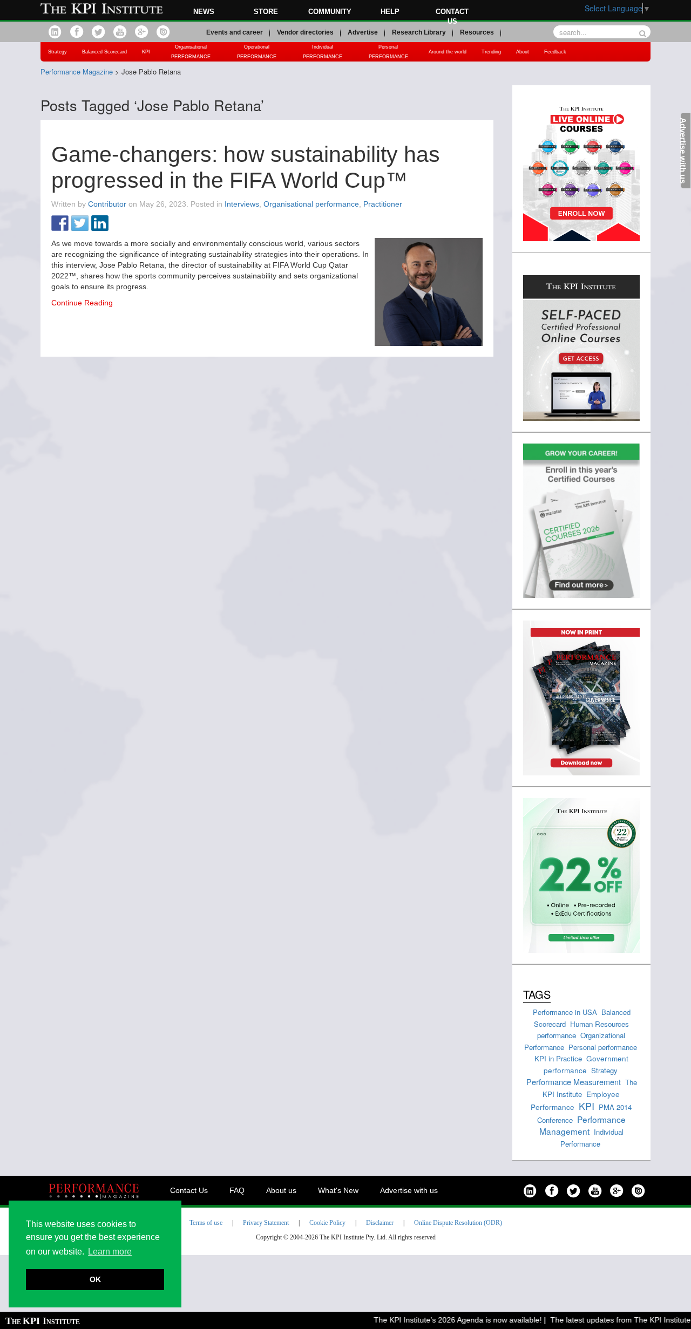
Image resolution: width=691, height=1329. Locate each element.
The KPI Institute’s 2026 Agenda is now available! (446, 1320)
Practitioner (382, 204)
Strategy (57, 51)
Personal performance (602, 1047)
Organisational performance (311, 204)
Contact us (452, 16)
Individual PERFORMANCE (322, 51)
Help (390, 12)
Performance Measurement (573, 1081)
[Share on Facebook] (60, 224)
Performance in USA (565, 1012)
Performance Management (582, 1125)
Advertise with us (409, 1190)
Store (266, 12)
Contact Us (189, 1190)
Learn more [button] (110, 1251)
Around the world (447, 51)
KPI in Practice (558, 1058)
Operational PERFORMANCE (256, 51)
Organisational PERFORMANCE (191, 51)
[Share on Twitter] (80, 224)
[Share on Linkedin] (100, 224)
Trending (491, 51)
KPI (146, 51)
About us (281, 1190)
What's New (338, 1190)
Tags (537, 994)
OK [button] (95, 1279)
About (522, 51)
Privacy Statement (266, 1222)
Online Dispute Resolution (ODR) (458, 1222)
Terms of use (205, 1222)
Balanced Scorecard (104, 51)
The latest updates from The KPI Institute (609, 1320)
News (203, 12)
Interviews (242, 204)
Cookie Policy (327, 1222)
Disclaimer (380, 1222)
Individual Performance (592, 1138)
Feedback (555, 51)
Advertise (363, 32)
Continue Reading (82, 302)
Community (329, 12)
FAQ (237, 1190)
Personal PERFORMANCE (388, 51)
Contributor (107, 204)
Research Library (419, 32)
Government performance (586, 1064)
